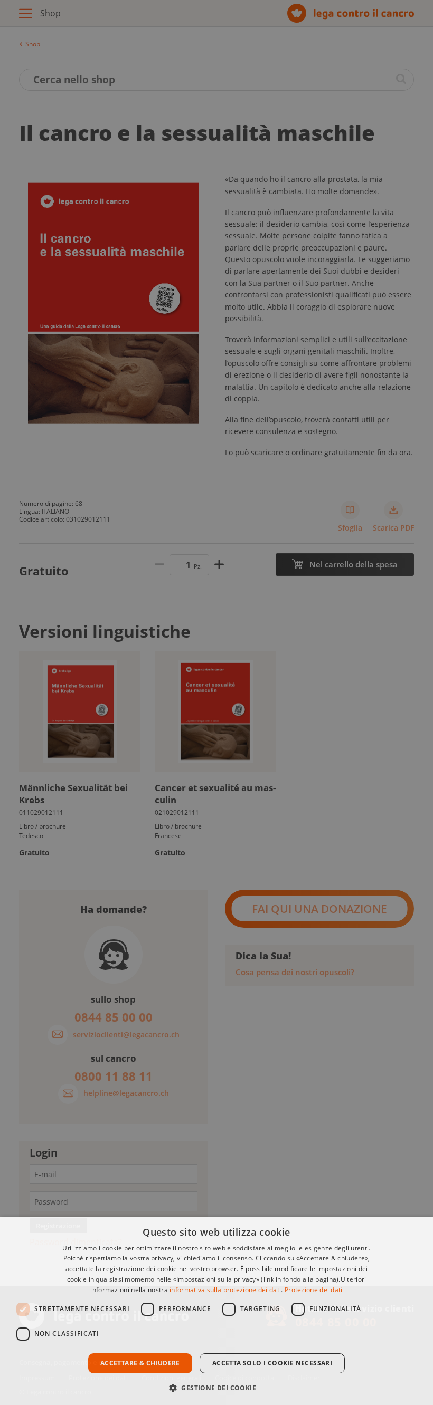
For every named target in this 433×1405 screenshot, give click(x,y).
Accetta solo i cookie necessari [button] (272, 1363)
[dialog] (216, 1311)
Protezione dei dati (314, 1289)
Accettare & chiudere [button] (140, 1363)
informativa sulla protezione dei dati (225, 1289)
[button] (216, 1386)
